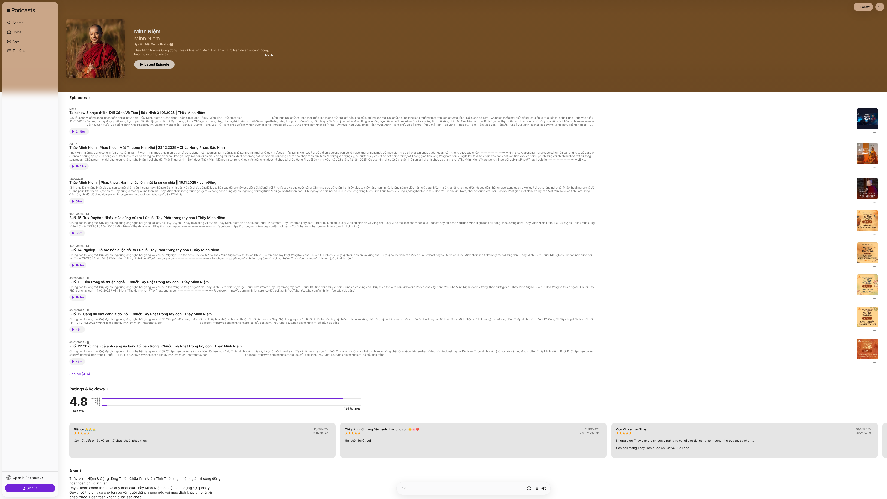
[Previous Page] (64, 440)
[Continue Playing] (536, 488)
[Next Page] (882, 440)
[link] (80, 97)
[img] (21, 10)
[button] (30, 23)
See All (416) (79, 374)
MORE (269, 54)
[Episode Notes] (529, 488)
